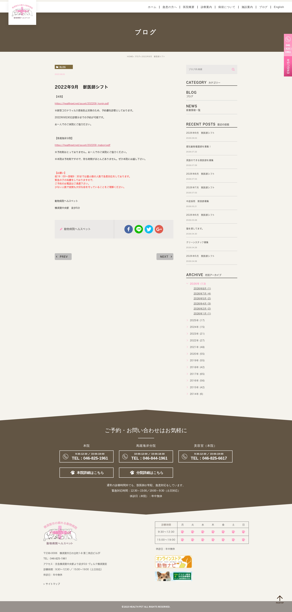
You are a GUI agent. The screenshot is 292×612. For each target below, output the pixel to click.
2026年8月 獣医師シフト (200, 174)
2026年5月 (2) (202, 298)
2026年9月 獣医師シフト (200, 133)
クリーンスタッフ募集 (197, 242)
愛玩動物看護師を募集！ (198, 146)
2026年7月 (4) (202, 293)
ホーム (152, 7)
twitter (149, 229)
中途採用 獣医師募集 (197, 201)
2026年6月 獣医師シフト (200, 215)
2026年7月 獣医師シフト (200, 187)
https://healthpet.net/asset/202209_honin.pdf (82, 103)
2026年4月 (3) (202, 303)
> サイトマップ (51, 584)
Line (139, 229)
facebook (128, 229)
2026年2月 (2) (202, 309)
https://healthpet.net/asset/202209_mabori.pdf (82, 145)
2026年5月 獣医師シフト (200, 256)
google (159, 229)
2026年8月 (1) (202, 288)
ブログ (263, 7)
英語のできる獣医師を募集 (200, 160)
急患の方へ (170, 7)
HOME (130, 56)
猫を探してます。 (195, 229)
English (279, 7)
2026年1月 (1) (202, 313)
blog (62, 67)
